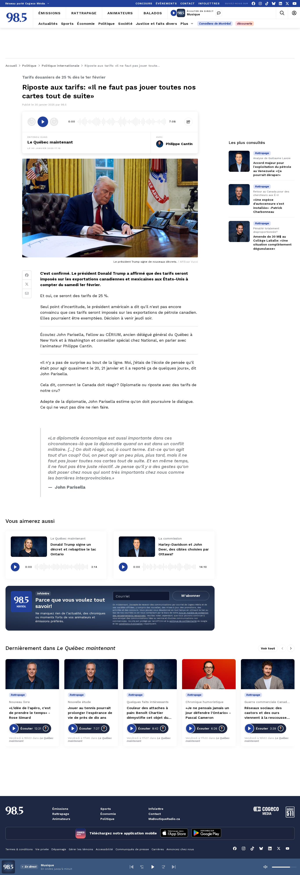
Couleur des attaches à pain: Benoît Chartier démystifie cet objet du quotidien (147, 713)
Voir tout (268, 648)
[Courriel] (26, 293)
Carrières (158, 849)
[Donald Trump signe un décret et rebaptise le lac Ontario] (29, 546)
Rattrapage (60, 814)
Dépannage (58, 849)
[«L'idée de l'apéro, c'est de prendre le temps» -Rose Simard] (32, 674)
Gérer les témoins (81, 849)
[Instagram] (260, 4)
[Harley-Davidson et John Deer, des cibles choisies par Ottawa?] (137, 546)
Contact (154, 814)
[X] (287, 4)
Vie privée (42, 849)
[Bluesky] (273, 4)
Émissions (60, 808)
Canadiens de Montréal (215, 23)
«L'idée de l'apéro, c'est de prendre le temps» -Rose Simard (30, 713)
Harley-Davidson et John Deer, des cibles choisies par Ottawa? (184, 549)
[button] (131, 866)
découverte (244, 23)
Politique (107, 819)
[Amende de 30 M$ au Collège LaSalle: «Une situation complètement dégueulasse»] (239, 231)
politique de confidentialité (183, 621)
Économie (108, 814)
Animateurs (61, 819)
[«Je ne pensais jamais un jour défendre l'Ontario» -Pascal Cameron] (209, 674)
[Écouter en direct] (173, 12)
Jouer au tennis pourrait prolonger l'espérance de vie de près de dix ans (90, 713)
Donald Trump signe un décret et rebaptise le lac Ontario (73, 549)
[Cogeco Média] (266, 814)
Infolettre (155, 808)
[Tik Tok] (266, 4)
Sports (105, 808)
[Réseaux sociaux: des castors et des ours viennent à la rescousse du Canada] (268, 674)
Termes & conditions (19, 849)
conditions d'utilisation (131, 623)
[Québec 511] (290, 816)
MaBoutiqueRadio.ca (164, 819)
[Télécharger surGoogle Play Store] (206, 833)
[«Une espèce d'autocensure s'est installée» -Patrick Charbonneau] (239, 194)
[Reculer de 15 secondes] (31, 122)
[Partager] (188, 122)
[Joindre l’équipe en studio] (218, 13)
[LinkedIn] (280, 4)
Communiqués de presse (132, 849)
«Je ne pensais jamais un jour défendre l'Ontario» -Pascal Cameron (208, 713)
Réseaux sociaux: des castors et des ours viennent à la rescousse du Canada (265, 713)
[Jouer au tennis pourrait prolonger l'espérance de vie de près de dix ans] (91, 674)
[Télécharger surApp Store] (174, 833)
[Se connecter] (294, 13)
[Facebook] (253, 4)
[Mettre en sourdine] (265, 867)
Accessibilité (104, 849)
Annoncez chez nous (180, 849)
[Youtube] (294, 4)
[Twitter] (26, 284)
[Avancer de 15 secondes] (54, 122)
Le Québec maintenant (50, 142)
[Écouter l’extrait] (43, 122)
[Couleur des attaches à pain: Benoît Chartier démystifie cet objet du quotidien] (150, 674)
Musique (193, 14)
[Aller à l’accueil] (16, 17)
